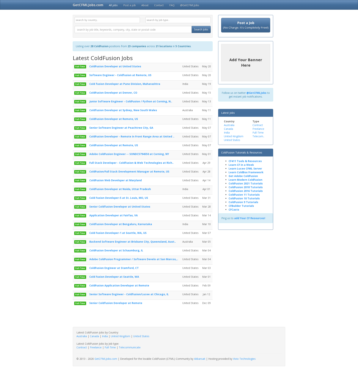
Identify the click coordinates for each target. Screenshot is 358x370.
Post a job (129, 5)
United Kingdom (233, 136)
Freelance (258, 129)
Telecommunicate (130, 347)
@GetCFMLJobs (189, 5)
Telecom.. (258, 136)
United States (232, 140)
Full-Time (258, 132)
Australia (229, 125)
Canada (228, 129)
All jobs (113, 5)
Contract (257, 125)
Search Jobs (201, 29)
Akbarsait (199, 358)
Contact (159, 5)
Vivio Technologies (244, 358)
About (145, 5)
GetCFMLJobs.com (106, 358)
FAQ (172, 5)
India (227, 132)
